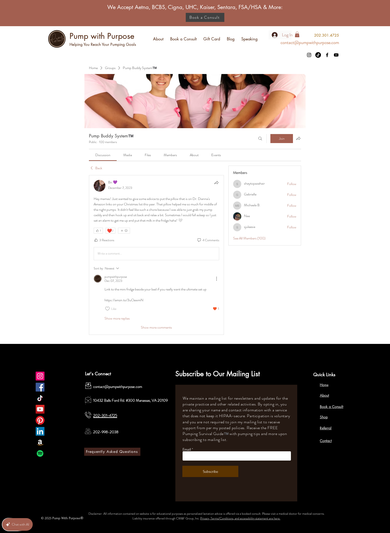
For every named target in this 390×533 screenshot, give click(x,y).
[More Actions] (216, 278)
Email (187, 449)
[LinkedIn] (40, 431)
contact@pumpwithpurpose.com (117, 386)
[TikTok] (318, 55)
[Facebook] (327, 55)
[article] (156, 255)
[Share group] (298, 138)
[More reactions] (124, 231)
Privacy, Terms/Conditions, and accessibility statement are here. (240, 518)
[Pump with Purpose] (40, 376)
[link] (102, 155)
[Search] (260, 138)
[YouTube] (336, 55)
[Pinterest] (40, 420)
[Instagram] (309, 55)
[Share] (216, 182)
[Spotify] (40, 453)
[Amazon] (40, 442)
